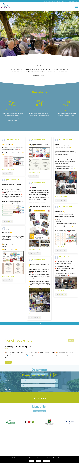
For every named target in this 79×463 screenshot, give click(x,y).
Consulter (71, 340)
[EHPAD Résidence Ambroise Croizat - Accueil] (5, 7)
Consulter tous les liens (39, 411)
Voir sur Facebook (5, 169)
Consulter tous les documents (39, 374)
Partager (12, 169)
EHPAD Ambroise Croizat (12, 139)
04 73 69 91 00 (73, 1)
